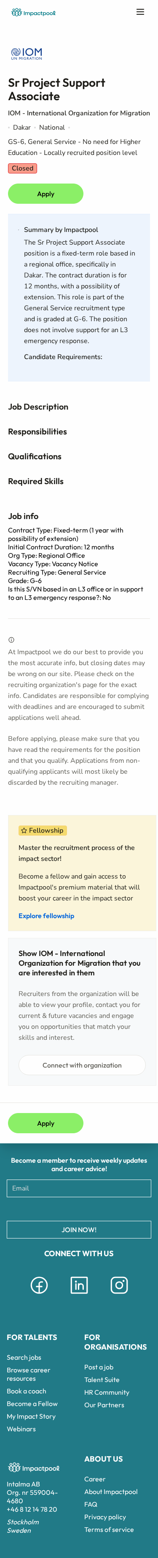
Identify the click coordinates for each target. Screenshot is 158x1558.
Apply (45, 193)
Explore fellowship (46, 915)
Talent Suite (102, 1379)
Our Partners (104, 1405)
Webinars (21, 1429)
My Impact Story (31, 1416)
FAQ (90, 1504)
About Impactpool (111, 1491)
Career (95, 1479)
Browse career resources (29, 1374)
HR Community (106, 1392)
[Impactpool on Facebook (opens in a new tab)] (39, 1295)
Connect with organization (82, 1065)
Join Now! (79, 1229)
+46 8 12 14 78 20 (32, 1509)
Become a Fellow (32, 1403)
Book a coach (26, 1391)
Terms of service (109, 1529)
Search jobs (24, 1357)
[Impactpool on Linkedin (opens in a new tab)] (79, 1295)
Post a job (98, 1367)
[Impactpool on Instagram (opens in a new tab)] (119, 1295)
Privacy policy (105, 1517)
